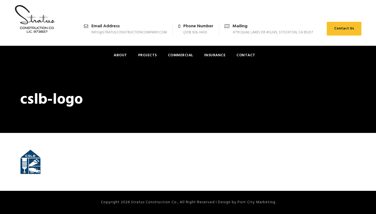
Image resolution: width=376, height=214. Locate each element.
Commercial (180, 55)
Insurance (215, 55)
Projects (147, 55)
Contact (245, 55)
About (120, 55)
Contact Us (344, 28)
